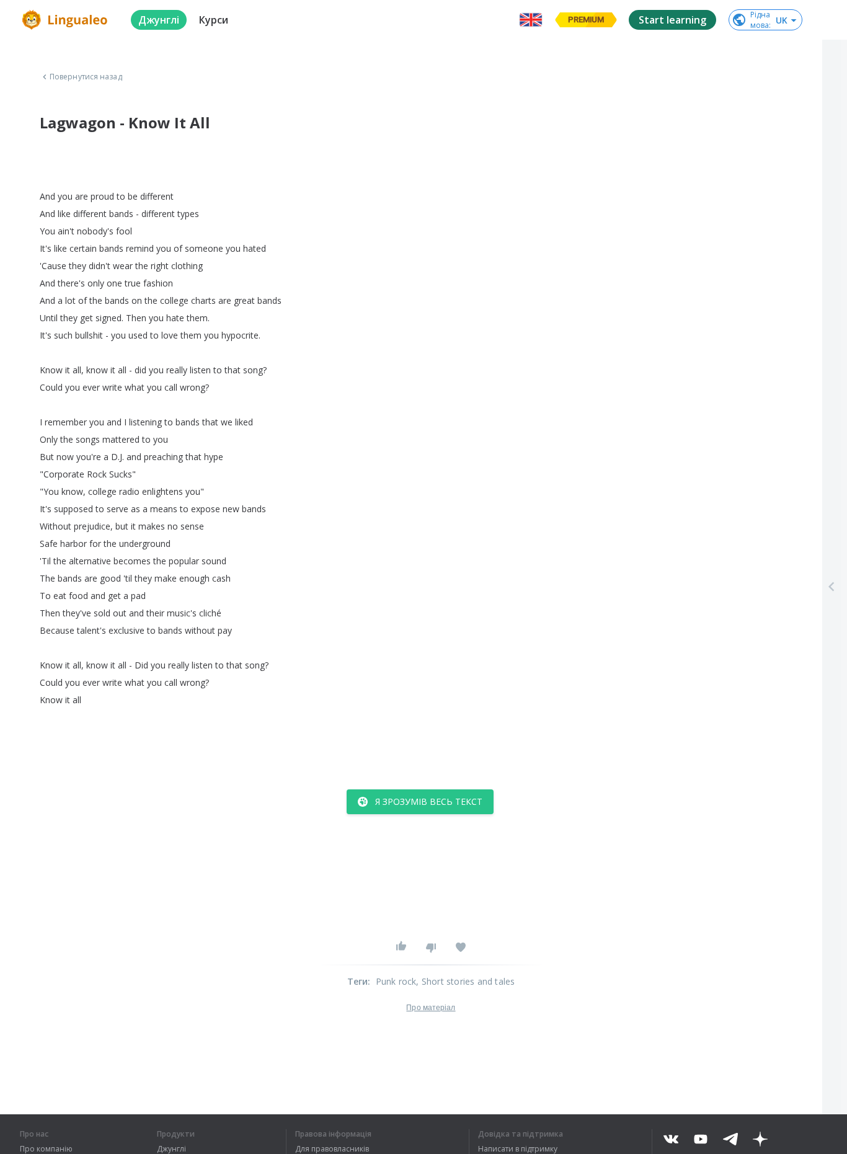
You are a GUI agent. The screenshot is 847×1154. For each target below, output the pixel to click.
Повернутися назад (86, 77)
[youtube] (701, 1139)
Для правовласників (332, 1149)
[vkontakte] (671, 1139)
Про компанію (46, 1149)
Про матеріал (430, 1007)
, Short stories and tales (465, 981)
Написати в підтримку (517, 1149)
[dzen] (760, 1139)
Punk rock (396, 981)
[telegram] (730, 1139)
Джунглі (171, 1149)
